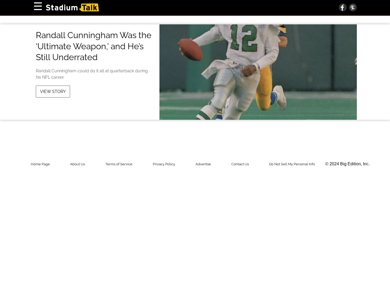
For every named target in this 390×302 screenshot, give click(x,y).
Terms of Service (118, 164)
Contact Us (240, 164)
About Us (77, 164)
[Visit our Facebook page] (343, 7)
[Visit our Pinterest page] (352, 7)
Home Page (40, 164)
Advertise (203, 164)
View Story (53, 91)
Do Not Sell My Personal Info (292, 164)
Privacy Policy (164, 164)
